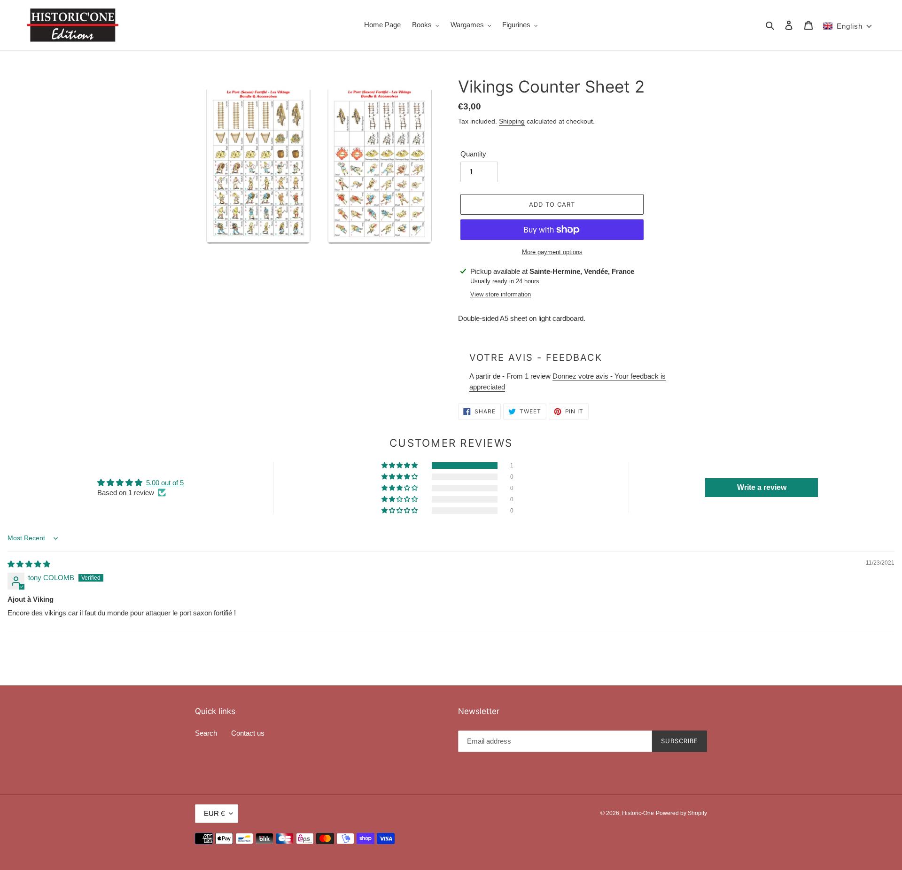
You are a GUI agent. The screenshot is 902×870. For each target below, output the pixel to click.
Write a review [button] (761, 487)
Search (206, 733)
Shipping (512, 121)
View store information (500, 294)
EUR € (214, 813)
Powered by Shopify (681, 813)
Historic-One (638, 813)
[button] (400, 465)
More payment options (552, 252)
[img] (29, 564)
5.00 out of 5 (165, 483)
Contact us (247, 733)
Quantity (473, 154)
